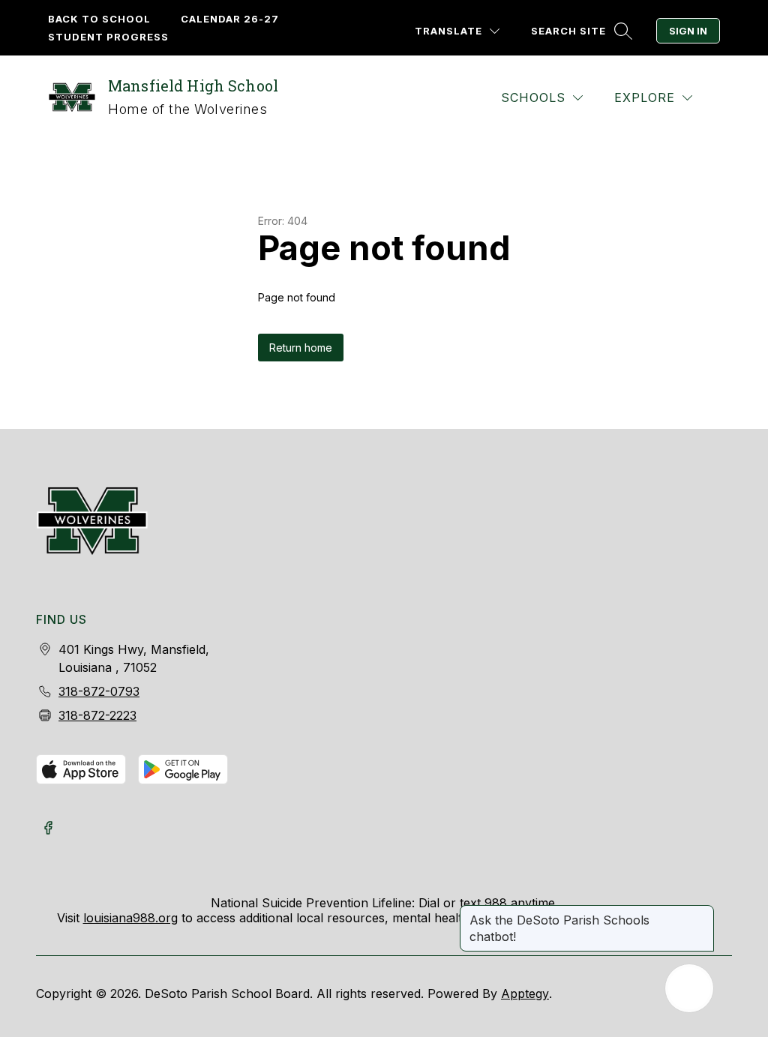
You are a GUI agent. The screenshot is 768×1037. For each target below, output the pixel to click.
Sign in (688, 31)
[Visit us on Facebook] (48, 829)
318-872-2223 (97, 715)
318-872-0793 (99, 691)
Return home (300, 347)
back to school (99, 19)
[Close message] (702, 912)
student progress (108, 37)
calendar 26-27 (230, 19)
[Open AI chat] (689, 988)
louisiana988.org (130, 917)
